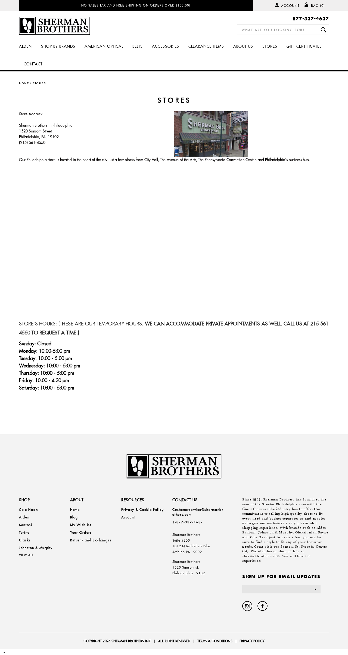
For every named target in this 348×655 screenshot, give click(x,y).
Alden (25, 46)
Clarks (25, 540)
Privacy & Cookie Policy (142, 510)
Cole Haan (28, 510)
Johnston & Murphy (36, 548)
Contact (33, 64)
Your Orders (81, 532)
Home (24, 83)
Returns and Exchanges (91, 540)
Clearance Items (206, 46)
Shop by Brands (58, 46)
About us (243, 46)
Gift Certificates (304, 46)
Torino (24, 532)
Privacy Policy (252, 641)
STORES (269, 46)
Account (290, 6)
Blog (74, 517)
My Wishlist (80, 525)
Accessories (165, 46)
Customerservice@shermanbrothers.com (197, 512)
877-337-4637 (311, 18)
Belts (137, 46)
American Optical (104, 46)
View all (26, 555)
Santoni (25, 525)
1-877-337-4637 (187, 522)
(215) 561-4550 (32, 142)
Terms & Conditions (214, 641)
